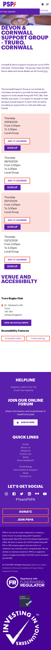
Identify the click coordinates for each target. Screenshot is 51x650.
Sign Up (12, 148)
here (45, 71)
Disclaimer (6, 568)
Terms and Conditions (21, 568)
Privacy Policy (36, 568)
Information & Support (25, 470)
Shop (25, 473)
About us (25, 447)
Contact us (25, 476)
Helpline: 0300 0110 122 (24, 387)
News (25, 457)
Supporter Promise (10, 571)
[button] (25, 422)
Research (25, 451)
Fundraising (25, 467)
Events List (25, 454)
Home (25, 444)
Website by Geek (38, 565)
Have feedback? (25, 460)
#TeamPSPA (25, 499)
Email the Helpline (23, 390)
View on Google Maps (16, 323)
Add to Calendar (17, 141)
